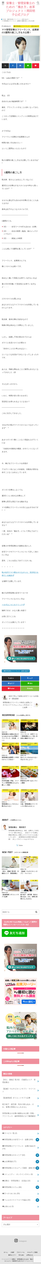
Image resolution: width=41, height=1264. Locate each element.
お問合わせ (29, 1255)
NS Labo (21, 1255)
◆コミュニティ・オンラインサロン (17, 1174)
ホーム (6, 1252)
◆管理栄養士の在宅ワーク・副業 (17, 1139)
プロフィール (20, 1252)
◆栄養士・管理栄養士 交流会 (16, 1181)
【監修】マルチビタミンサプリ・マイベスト (19, 1090)
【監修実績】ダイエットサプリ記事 (16, 1098)
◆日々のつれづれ (11, 1193)
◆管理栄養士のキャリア (13, 1155)
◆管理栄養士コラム (12, 1187)
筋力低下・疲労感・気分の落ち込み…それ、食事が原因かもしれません (18, 1105)
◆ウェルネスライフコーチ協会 (16, 1200)
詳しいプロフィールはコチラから (23, 839)
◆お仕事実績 (9, 1161)
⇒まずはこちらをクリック (12, 605)
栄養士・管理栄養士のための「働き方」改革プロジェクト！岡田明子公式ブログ (20, 8)
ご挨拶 (12, 1252)
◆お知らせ (8, 1206)
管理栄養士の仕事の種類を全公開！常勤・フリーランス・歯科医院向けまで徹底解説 (19, 1114)
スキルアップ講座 (32, 1252)
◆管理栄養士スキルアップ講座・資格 (19, 1168)
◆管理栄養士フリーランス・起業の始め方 (16, 671)
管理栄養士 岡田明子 (17, 827)
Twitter (21, 845)
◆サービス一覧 (9, 1133)
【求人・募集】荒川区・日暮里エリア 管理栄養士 (19, 1081)
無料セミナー (12, 1255)
